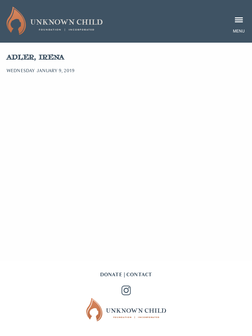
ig (126, 290)
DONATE (111, 274)
